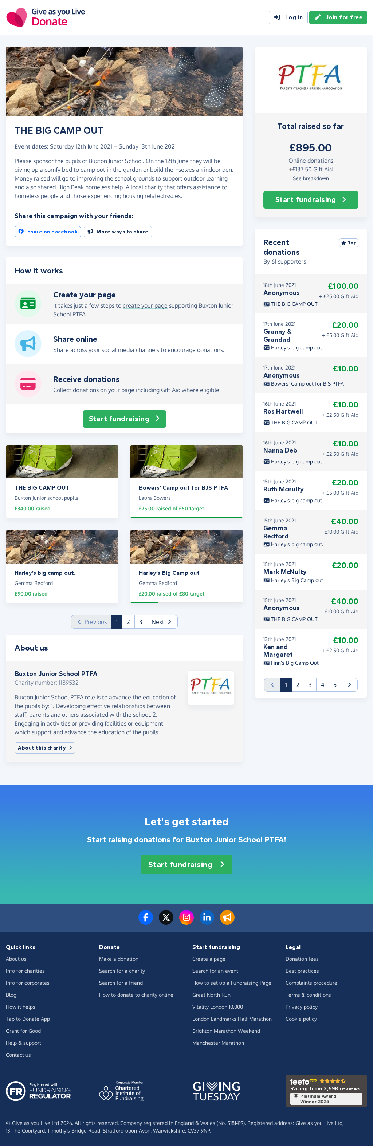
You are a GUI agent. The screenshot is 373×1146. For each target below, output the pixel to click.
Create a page (208, 959)
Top (352, 242)
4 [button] (322, 684)
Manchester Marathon (218, 1043)
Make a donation (118, 959)
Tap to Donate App (28, 1019)
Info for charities (25, 971)
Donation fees (302, 959)
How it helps (20, 1007)
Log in (294, 17)
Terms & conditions (308, 995)
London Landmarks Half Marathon (232, 1019)
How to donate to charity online (136, 995)
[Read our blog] (227, 921)
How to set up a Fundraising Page (231, 983)
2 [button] (128, 621)
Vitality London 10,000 (217, 1007)
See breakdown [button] (311, 178)
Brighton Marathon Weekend (226, 1031)
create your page (145, 305)
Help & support (23, 1043)
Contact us (18, 1055)
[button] (162, 622)
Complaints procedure (311, 983)
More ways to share (123, 232)
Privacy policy (302, 1007)
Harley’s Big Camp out (296, 580)
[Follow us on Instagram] (186, 921)
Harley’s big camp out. (296, 347)
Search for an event (215, 971)
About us (16, 959)
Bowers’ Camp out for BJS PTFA (307, 383)
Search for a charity (122, 971)
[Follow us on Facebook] (145, 921)
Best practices (302, 971)
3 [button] (140, 621)
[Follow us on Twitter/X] (166, 921)
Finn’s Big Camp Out (294, 663)
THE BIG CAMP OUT (294, 304)
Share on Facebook (52, 232)
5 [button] (335, 684)
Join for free (344, 17)
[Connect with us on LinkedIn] (207, 921)
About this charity (42, 748)
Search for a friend (121, 983)
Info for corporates (28, 983)
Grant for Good (23, 1031)
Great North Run (211, 995)
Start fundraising (305, 199)
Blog (11, 995)
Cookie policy (301, 1019)
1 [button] (119, 621)
